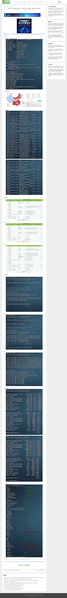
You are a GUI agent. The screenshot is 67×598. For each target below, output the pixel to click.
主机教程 (41, 1)
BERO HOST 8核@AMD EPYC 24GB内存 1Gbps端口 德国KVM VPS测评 (24, 8)
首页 (11, 1)
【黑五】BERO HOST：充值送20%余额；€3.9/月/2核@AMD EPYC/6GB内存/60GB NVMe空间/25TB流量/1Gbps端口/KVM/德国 (23, 577)
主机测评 (16, 1)
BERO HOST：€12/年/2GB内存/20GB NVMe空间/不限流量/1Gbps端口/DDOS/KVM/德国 (17, 578)
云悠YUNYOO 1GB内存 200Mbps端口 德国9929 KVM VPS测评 (13, 585)
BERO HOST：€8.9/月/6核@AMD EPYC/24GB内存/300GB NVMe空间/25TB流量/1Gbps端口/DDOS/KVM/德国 (21, 580)
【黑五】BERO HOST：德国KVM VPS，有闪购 (11, 581)
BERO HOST (27, 565)
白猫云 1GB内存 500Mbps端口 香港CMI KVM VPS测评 (12, 587)
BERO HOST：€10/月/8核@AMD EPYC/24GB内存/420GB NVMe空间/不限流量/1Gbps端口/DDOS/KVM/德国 (25, 33)
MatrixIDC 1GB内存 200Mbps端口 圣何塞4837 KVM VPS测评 (13, 584)
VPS (13, 1)
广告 (47, 1)
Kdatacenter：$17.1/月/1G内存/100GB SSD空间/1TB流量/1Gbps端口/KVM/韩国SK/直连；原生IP (28, 561)
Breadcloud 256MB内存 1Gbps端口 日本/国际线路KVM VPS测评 (14, 588)
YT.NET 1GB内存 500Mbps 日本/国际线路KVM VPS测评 (12, 589)
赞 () (21, 565)
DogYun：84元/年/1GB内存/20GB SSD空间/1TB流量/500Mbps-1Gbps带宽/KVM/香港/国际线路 (35, 570)
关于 (44, 1)
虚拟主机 (29, 1)
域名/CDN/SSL (34, 1)
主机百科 (6, 2)
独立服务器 (21, 1)
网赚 (38, 1)
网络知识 (25, 1)
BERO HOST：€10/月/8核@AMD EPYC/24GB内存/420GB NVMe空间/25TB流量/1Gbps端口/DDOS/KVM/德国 (12, 570)
